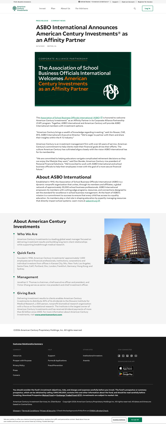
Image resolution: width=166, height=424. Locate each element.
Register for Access (145, 2)
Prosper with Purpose (22, 360)
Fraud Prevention (55, 365)
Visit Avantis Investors (22, 2)
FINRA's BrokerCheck (99, 410)
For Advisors (82, 8)
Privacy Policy (19, 365)
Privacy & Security (48, 410)
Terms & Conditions (30, 410)
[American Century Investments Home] (19, 8)
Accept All (135, 420)
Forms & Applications (57, 360)
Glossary (17, 410)
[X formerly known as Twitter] (123, 355)
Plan (53, 8)
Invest (42, 8)
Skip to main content (55, 1)
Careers (16, 375)
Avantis (86, 360)
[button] (134, 8)
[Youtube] (136, 355)
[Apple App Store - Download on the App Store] (126, 368)
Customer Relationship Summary (28, 344)
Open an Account (128, 2)
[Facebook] (119, 355)
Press (15, 370)
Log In (147, 8)
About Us (65, 8)
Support (115, 2)
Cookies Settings (119, 420)
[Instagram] (132, 355)
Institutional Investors (92, 355)
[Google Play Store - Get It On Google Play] (126, 373)
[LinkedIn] (127, 355)
